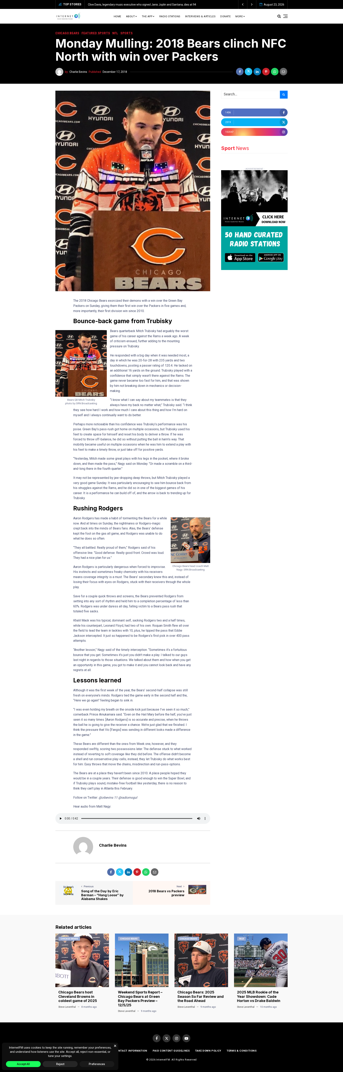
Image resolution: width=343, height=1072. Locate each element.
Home (117, 16)
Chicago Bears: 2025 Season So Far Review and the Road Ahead (200, 996)
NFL (115, 33)
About (130, 16)
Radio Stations (169, 16)
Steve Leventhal (67, 1007)
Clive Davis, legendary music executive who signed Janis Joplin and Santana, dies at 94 (126, 4)
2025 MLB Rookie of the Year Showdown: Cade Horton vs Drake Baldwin (258, 996)
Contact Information (130, 1050)
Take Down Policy (208, 1050)
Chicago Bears (67, 33)
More (239, 16)
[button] (242, 4)
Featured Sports (96, 33)
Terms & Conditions (242, 1050)
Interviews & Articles (200, 16)
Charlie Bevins (78, 71)
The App (147, 16)
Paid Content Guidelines (171, 1050)
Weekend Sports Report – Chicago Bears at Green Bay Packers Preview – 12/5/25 (140, 998)
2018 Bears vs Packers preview (166, 893)
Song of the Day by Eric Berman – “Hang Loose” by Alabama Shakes (102, 895)
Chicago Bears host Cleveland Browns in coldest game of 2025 (77, 996)
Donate (225, 16)
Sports (126, 33)
